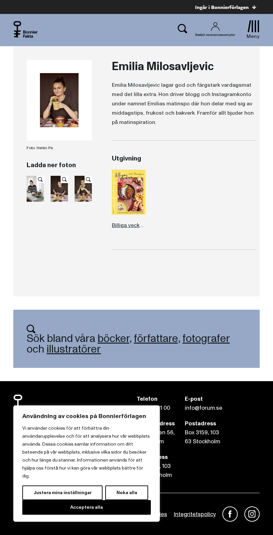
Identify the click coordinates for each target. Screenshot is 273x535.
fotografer (206, 338)
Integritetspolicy (195, 514)
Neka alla (127, 492)
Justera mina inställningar (63, 492)
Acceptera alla (86, 507)
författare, (157, 338)
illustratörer (74, 349)
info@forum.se (203, 408)
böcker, (115, 338)
